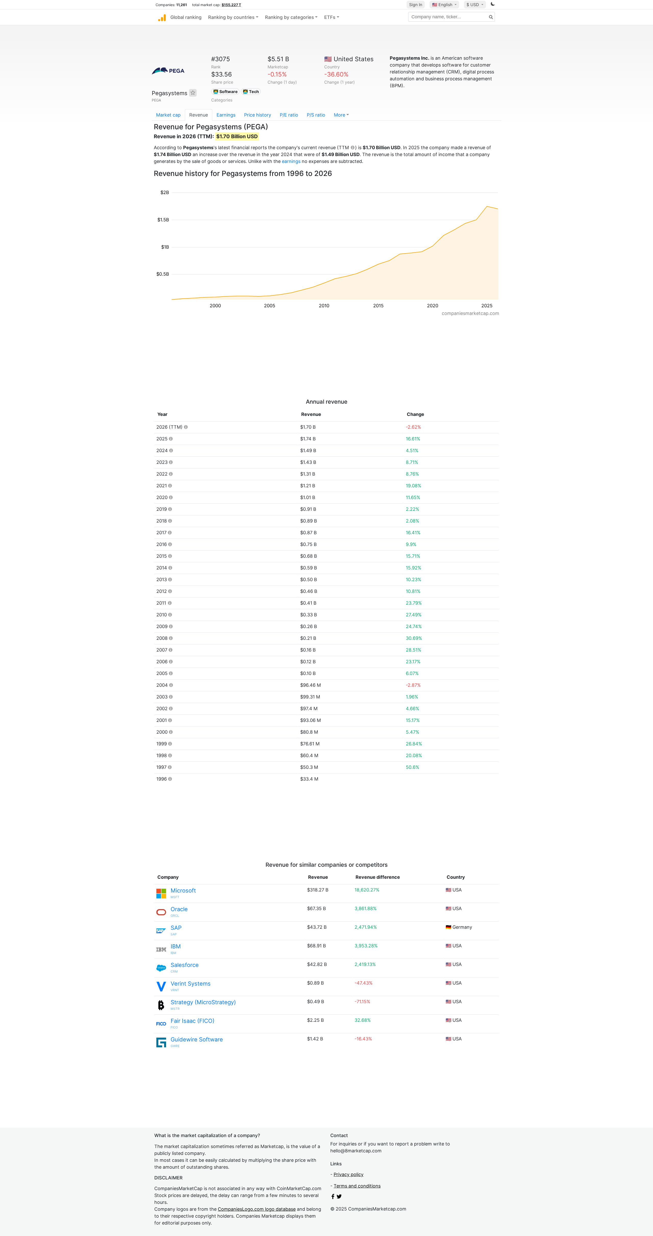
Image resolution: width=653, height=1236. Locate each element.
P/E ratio (289, 115)
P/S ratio (316, 115)
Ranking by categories (289, 17)
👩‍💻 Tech (251, 91)
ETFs (329, 17)
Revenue (198, 115)
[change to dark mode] (493, 5)
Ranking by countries (231, 17)
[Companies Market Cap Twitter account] (339, 1197)
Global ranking (186, 17)
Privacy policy (348, 1174)
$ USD (473, 4)
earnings (291, 161)
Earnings (226, 115)
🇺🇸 (442, 4)
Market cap (168, 115)
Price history (257, 115)
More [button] (339, 115)
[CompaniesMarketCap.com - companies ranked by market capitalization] (162, 17)
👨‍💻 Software (225, 91)
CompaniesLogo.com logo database (257, 1209)
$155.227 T (231, 5)
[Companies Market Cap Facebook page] (332, 1197)
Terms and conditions (357, 1186)
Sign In (415, 4)
